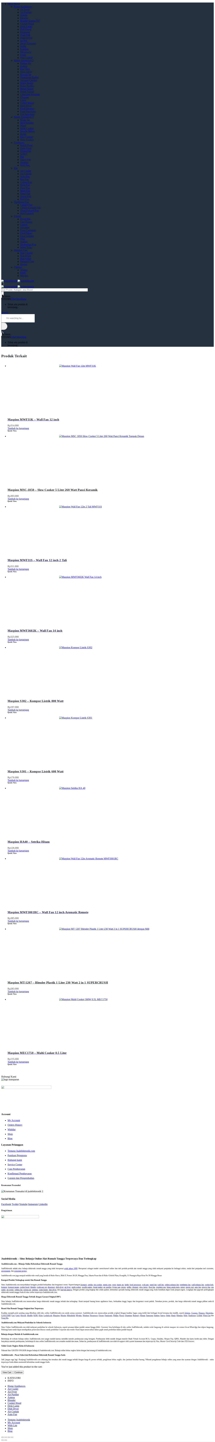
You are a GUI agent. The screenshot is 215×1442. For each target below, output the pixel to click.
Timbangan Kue (28, 244)
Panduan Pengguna (17, 1155)
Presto (23, 134)
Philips (115, 1315)
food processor (135, 1285)
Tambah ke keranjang (18, 428)
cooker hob (209, 1285)
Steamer (24, 162)
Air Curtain (25, 173)
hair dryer (52, 1290)
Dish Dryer (25, 29)
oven (114, 1285)
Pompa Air (25, 63)
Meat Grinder (27, 122)
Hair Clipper (26, 253)
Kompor (24, 49)
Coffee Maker (27, 103)
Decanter (24, 227)
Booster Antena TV (30, 21)
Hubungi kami (15, 1160)
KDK (23, 273)
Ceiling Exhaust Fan (30, 207)
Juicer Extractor (28, 43)
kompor (83, 1285)
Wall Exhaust (26, 213)
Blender (24, 18)
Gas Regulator (27, 114)
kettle (127, 1285)
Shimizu (179, 1315)
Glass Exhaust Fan (29, 210)
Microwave (25, 52)
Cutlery (24, 224)
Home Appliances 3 (24, 117)
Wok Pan (24, 165)
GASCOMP (6, 1315)
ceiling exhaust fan (172, 1285)
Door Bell (25, 35)
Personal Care (21, 250)
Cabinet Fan (26, 205)
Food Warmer (27, 236)
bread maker (97, 1287)
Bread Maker (26, 88)
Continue (18, 1372)
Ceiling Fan (26, 182)
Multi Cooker (27, 128)
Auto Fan (25, 176)
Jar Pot (23, 40)
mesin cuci (190, 1287)
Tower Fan (25, 196)
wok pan (145, 1285)
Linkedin (43, 1204)
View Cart (7, 1372)
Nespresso (94, 1315)
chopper (135, 1287)
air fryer (68, 1287)
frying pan (116, 1287)
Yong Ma (4, 1318)
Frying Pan (25, 151)
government (5, 1271)
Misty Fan (25, 190)
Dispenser (25, 32)
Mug (22, 239)
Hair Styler (25, 258)
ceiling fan (19, 1290)
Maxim (63, 1315)
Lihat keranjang (18, 299)
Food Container (28, 230)
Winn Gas (207, 1315)
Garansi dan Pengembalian (21, 1178)
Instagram (33, 1204)
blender (33, 1287)
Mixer (23, 125)
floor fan (152, 1287)
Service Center (15, 1164)
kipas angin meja (173, 1287)
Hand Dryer (26, 37)
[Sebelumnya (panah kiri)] (2, 1440)
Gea (12, 1315)
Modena (86, 1315)
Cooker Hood (27, 23)
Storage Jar (25, 74)
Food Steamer (27, 108)
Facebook (6, 1204)
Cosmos (194, 1313)
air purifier (107, 1287)
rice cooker (98, 1285)
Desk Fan (25, 185)
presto (123, 1287)
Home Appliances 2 (24, 60)
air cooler (10, 1290)
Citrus (23, 100)
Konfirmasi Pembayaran (20, 1173)
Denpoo (202, 1313)
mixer (183, 1287)
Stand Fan (25, 193)
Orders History (15, 1125)
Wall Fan (24, 199)
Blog (10, 1138)
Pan (22, 156)
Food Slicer (26, 233)
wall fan (161, 1285)
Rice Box (25, 69)
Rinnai (142, 1315)
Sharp (173, 1315)
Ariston (24, 270)
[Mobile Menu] (2, 283)
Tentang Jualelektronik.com (21, 1151)
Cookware (19, 142)
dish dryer (60, 1287)
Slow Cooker (26, 139)
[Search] (2, 293)
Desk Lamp (26, 26)
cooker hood (24, 1287)
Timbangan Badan (29, 77)
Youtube (23, 1204)
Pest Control (26, 57)
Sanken (156, 1315)
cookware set (42, 1287)
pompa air (27, 1290)
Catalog (18, 267)
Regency (136, 1315)
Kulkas (23, 66)
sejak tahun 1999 (70, 1268)
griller (129, 1287)
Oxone (101, 1315)
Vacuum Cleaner (28, 80)
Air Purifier (25, 12)
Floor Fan (25, 188)
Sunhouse (192, 1315)
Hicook (23, 1315)
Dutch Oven (26, 145)
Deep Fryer (25, 105)
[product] (111, 388)
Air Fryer (24, 9)
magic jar (120, 1285)
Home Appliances (23, 6)
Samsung (149, 1315)
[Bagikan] (5, 1437)
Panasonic (108, 1315)
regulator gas (161, 1287)
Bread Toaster (27, 91)
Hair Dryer (25, 256)
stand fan (153, 1285)
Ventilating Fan (21, 202)
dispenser (51, 1287)
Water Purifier (27, 86)
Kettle (23, 46)
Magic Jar (25, 120)
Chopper (24, 97)
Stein (185, 1315)
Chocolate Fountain (30, 94)
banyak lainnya (66, 1290)
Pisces (121, 1315)
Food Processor (28, 111)
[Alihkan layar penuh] (9, 1437)
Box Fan (24, 179)
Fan (16, 168)
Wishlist (11, 1129)
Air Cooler (25, 171)
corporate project (20, 1271)
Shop (10, 1134)
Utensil (17, 216)
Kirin (41, 1315)
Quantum (128, 1315)
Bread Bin (25, 219)
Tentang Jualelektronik (19, 1419)
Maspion (56, 1315)
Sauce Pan (25, 159)
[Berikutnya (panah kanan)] (5, 1440)
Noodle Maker (27, 131)
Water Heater (26, 83)
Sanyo (162, 1315)
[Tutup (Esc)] (2, 1437)
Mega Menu (14, 4)
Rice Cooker (26, 137)
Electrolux (209, 1313)
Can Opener (26, 222)
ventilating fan (185, 1285)
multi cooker (76, 1287)
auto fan (198, 1287)
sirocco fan (206, 1287)
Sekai (168, 1315)
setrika (90, 1285)
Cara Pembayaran (16, 1169)
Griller (23, 154)
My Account (14, 1120)
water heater (43, 1290)
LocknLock (48, 1315)
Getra (17, 1315)
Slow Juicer (26, 71)
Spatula (24, 241)
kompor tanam (13, 1287)
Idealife (30, 1315)
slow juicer (143, 1287)
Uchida (199, 1315)
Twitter (15, 1204)
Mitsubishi (71, 1315)
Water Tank (26, 247)
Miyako (24, 275)
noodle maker (87, 1287)
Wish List (12, 1425)
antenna (35, 1290)
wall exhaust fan (198, 1285)
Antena (23, 15)
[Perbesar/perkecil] (12, 1437)
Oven (23, 54)
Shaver (23, 264)
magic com (107, 1285)
